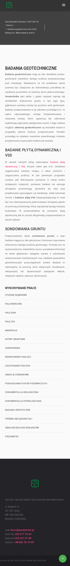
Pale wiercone (13, 304)
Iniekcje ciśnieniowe (17, 374)
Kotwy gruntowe (15, 339)
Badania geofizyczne (17, 410)
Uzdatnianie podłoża (17, 365)
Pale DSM (10, 312)
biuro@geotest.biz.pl (22, 530)
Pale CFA (10, 321)
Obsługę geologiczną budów (22, 427)
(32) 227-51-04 (23, 538)
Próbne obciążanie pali (18, 418)
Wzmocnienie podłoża (18, 357)
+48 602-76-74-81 (24, 542)
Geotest (21, 22)
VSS (23, 166)
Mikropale (11, 330)
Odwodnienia (12, 348)
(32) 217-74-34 (23, 534)
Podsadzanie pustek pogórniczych (26, 383)
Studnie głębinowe (16, 295)
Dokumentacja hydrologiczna (23, 401)
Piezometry (12, 436)
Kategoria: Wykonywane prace (20, 33)
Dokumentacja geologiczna (21, 392)
